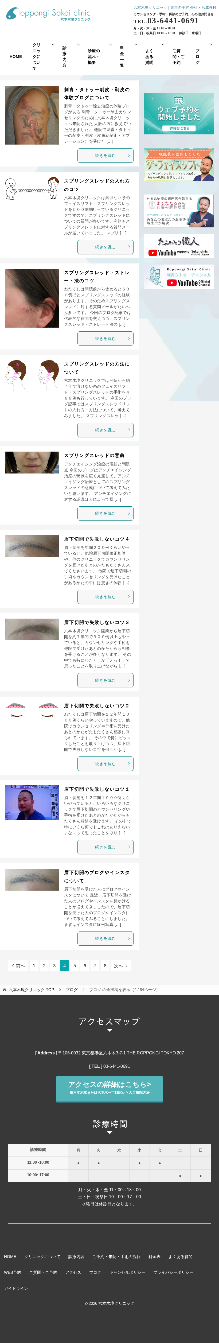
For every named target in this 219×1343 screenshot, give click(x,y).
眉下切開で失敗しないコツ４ (97, 539)
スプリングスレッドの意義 (94, 455)
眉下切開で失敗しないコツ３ (97, 622)
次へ (118, 965)
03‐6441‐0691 (116, 1066)
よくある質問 (149, 57)
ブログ (197, 57)
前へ (20, 965)
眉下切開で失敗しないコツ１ (97, 789)
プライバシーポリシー (173, 1272)
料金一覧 (122, 57)
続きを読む (105, 155)
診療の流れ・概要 (94, 57)
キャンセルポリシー (127, 1272)
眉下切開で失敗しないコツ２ (97, 705)
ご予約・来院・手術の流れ (116, 1257)
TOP (31, 990)
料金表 (154, 1257)
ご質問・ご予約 (179, 57)
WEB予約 (12, 1272)
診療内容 (64, 57)
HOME (16, 57)
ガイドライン (16, 1288)
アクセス (73, 1272)
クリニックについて (37, 57)
